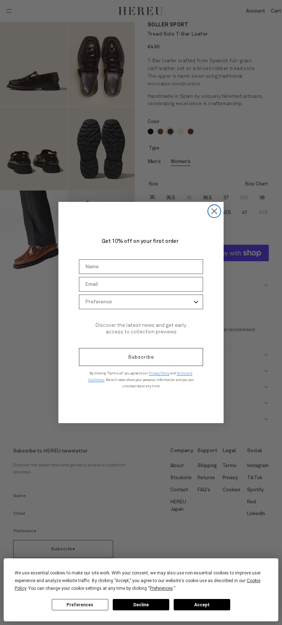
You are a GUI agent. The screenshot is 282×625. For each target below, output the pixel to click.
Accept (202, 604)
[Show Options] (196, 302)
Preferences (79, 604)
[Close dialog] (214, 211)
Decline (141, 604)
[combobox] (138, 302)
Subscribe (141, 357)
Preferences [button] (161, 588)
